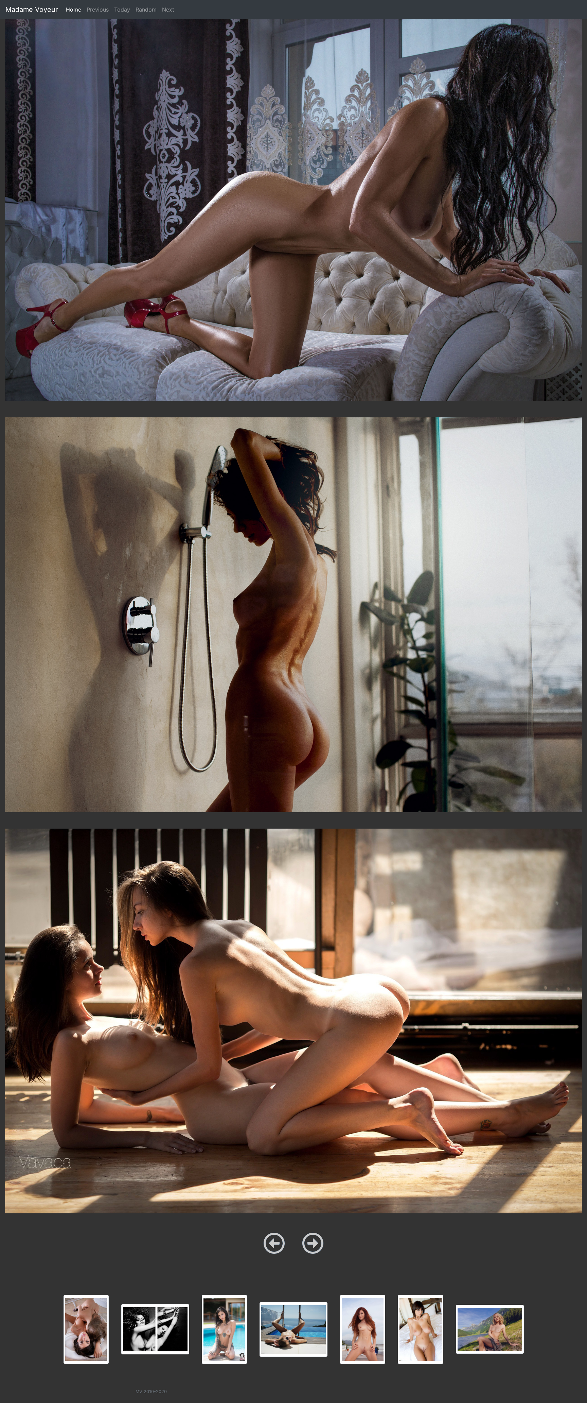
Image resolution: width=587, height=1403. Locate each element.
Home (75, 9)
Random (146, 9)
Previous (98, 9)
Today (122, 9)
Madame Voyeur (31, 9)
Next (168, 9)
